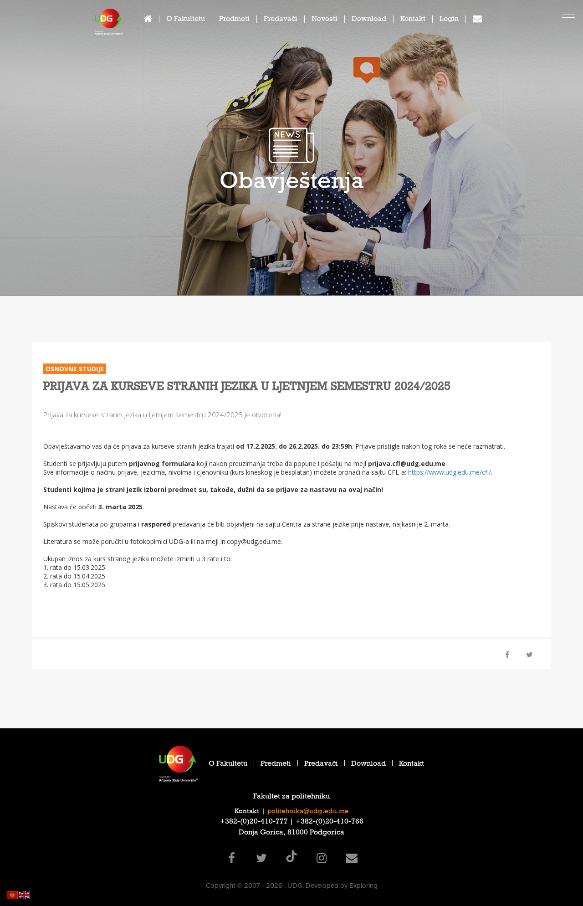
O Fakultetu (185, 19)
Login (449, 19)
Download (369, 19)
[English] (25, 894)
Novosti (325, 19)
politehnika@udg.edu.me (308, 812)
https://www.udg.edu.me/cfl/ (449, 472)
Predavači (280, 19)
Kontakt (412, 19)
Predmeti (234, 19)
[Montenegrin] (13, 894)
